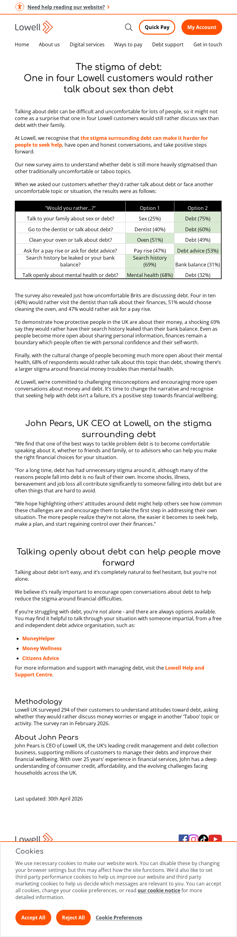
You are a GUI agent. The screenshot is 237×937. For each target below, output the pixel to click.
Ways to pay (128, 44)
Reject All (73, 917)
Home (22, 44)
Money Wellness (42, 648)
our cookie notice (159, 890)
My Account (201, 27)
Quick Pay (157, 27)
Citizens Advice (40, 658)
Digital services (87, 44)
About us (49, 44)
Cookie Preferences (119, 917)
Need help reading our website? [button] (66, 7)
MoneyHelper (38, 638)
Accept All (33, 917)
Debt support (168, 44)
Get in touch (207, 44)
